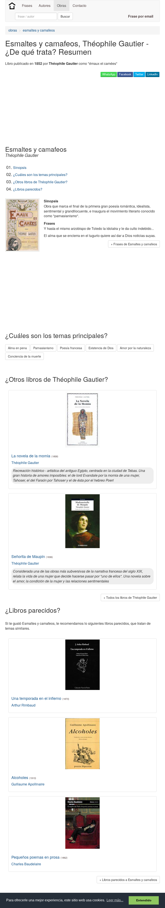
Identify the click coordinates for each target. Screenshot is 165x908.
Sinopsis (19, 167)
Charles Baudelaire (26, 863)
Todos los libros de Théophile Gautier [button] (131, 597)
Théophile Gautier (25, 462)
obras (12, 30)
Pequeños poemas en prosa (39, 857)
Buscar (65, 16)
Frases (27, 5)
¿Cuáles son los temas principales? (40, 174)
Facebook (125, 74)
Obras (61, 5)
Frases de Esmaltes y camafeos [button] (135, 244)
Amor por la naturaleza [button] (135, 348)
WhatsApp (108, 74)
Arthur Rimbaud (23, 705)
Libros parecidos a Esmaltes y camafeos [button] (129, 880)
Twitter (139, 74)
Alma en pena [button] (17, 348)
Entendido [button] (143, 900)
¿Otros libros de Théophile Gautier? (40, 181)
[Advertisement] (55, 111)
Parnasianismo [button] (43, 348)
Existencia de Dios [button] (101, 348)
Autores (44, 5)
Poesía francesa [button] (71, 348)
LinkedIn (152, 74)
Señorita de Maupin (32, 556)
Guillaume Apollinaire (27, 784)
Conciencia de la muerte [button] (24, 356)
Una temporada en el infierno (40, 698)
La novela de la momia (34, 455)
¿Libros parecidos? (27, 189)
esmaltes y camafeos (39, 30)
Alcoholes (23, 777)
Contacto (79, 5)
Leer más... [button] (115, 900)
